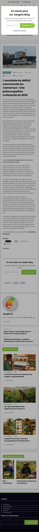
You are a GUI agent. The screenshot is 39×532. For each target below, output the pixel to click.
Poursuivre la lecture (19, 31)
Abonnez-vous (27, 25)
